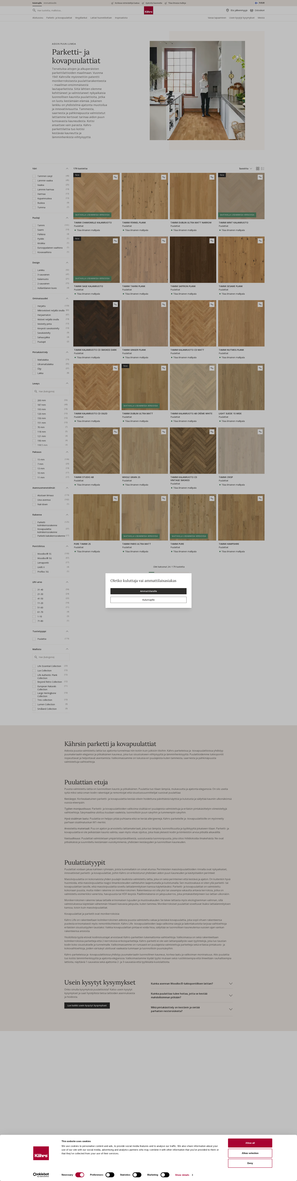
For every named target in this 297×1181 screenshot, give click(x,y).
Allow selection (250, 1153)
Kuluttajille (148, 599)
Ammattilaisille (148, 591)
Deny (250, 1163)
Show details (182, 1175)
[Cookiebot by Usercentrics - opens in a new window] (41, 1175)
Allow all (250, 1143)
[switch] (109, 1174)
